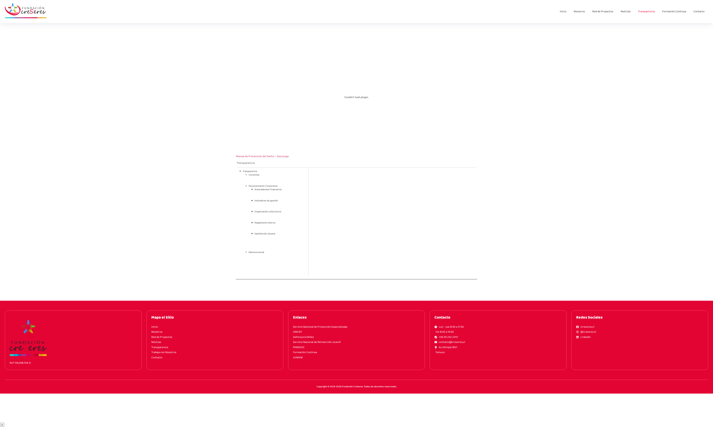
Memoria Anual (256, 252)
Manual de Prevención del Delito (255, 156)
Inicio (563, 11)
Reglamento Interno (265, 223)
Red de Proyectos (602, 11)
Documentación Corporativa (263, 186)
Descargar (283, 156)
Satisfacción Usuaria (265, 234)
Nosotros (579, 11)
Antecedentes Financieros (268, 189)
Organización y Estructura (268, 212)
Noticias (626, 11)
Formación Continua (674, 11)
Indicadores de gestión (266, 201)
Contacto (699, 11)
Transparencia (646, 11)
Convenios (254, 175)
